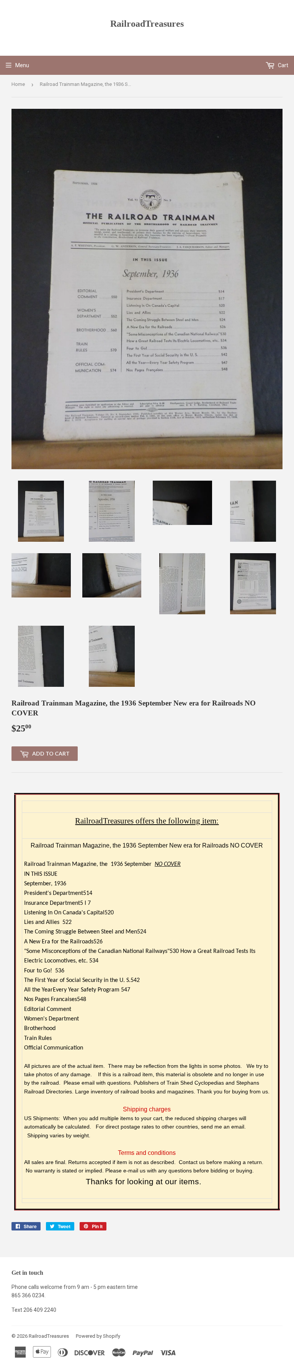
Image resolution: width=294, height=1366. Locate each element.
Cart (282, 65)
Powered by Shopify (98, 1336)
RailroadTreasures (147, 23)
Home (18, 84)
